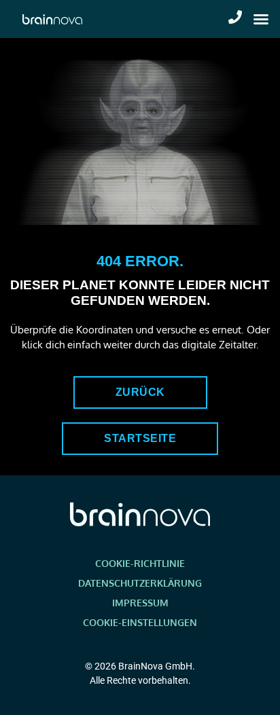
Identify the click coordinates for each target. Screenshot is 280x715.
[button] (261, 19)
